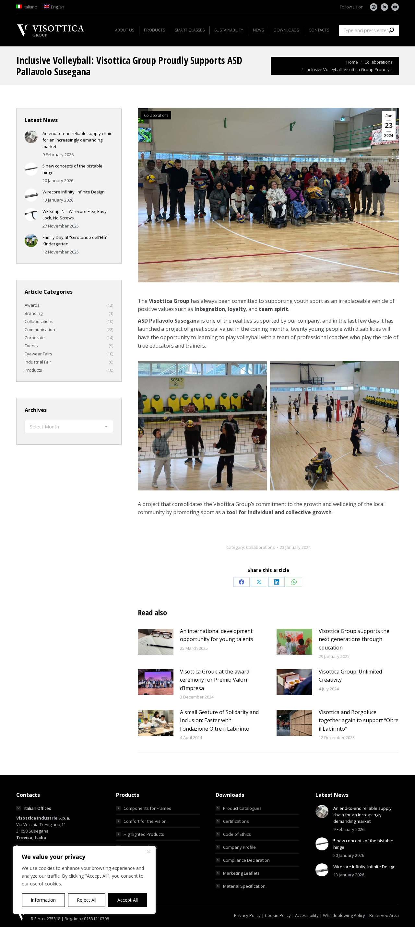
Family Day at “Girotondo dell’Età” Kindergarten (75, 240)
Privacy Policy (247, 915)
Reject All (86, 900)
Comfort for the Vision (145, 821)
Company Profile (239, 847)
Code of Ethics (237, 834)
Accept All (127, 900)
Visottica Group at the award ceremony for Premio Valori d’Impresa (214, 680)
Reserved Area (384, 915)
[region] (84, 880)
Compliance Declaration (246, 860)
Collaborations (156, 115)
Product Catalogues (242, 808)
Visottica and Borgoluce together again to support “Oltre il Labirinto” (358, 720)
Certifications (236, 821)
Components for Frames (147, 808)
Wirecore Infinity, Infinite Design (73, 192)
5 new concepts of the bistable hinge (72, 169)
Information (43, 900)
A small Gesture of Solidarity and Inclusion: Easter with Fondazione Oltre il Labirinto (219, 720)
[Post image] (155, 642)
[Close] (149, 851)
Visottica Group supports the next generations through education (354, 639)
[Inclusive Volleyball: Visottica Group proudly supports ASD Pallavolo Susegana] (202, 425)
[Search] (391, 30)
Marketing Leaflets (241, 873)
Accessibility (307, 915)
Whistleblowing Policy (344, 915)
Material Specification (244, 886)
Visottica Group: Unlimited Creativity (350, 676)
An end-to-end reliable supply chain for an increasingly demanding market (77, 139)
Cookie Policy (278, 915)
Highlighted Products (144, 834)
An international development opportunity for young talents (216, 635)
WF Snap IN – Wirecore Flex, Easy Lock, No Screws (74, 214)
